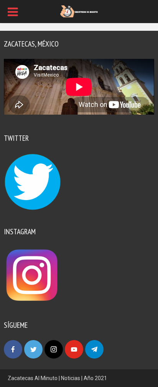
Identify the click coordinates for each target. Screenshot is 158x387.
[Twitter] (33, 349)
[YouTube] (74, 349)
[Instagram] (53, 349)
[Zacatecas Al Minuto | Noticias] (79, 10)
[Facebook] (13, 349)
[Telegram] (94, 349)
